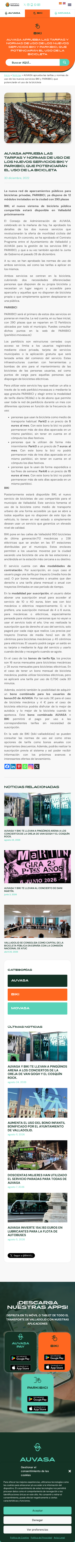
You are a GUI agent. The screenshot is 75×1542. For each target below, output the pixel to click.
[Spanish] (61, 4)
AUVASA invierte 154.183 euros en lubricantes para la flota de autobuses (35, 1231)
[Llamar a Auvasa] (31, 4)
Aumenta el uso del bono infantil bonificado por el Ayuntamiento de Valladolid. (36, 1126)
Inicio (7, 75)
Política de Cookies (19, 1537)
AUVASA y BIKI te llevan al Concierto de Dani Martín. (33, 890)
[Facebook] (7, 766)
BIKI (39, 13)
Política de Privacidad (41, 1537)
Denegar (37, 1520)
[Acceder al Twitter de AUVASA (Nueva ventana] (24, 4)
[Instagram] (30, 766)
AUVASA (14, 13)
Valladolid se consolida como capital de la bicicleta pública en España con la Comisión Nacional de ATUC (33, 945)
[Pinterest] (19, 766)
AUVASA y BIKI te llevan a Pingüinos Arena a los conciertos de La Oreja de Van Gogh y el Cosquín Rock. (37, 833)
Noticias (16, 75)
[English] (65, 4)
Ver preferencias (37, 1529)
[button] (70, 1471)
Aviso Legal (59, 1537)
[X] (36, 766)
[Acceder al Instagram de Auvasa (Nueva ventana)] (28, 4)
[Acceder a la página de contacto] (38, 4)
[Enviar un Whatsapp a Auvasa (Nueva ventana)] (35, 4)
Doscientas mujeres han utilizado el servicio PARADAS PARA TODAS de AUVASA (37, 1179)
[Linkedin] (13, 766)
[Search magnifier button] (64, 62)
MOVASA (64, 13)
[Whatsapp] (25, 766)
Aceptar (37, 1510)
